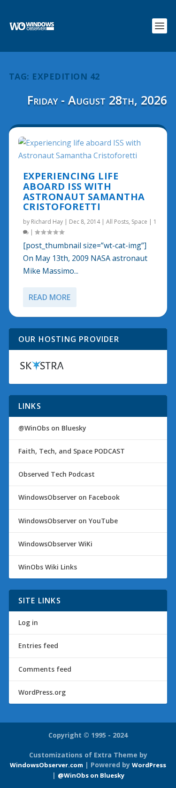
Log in (28, 622)
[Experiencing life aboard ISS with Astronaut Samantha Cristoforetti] (88, 149)
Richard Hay (47, 222)
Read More (49, 297)
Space (139, 222)
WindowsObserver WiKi (55, 543)
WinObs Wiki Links (47, 566)
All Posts (117, 222)
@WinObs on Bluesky (52, 427)
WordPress (149, 765)
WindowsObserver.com (46, 765)
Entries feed (38, 645)
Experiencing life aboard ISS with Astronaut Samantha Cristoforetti (84, 191)
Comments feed (44, 669)
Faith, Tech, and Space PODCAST (71, 451)
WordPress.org (42, 692)
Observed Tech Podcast (56, 474)
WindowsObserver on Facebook (69, 497)
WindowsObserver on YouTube (68, 520)
